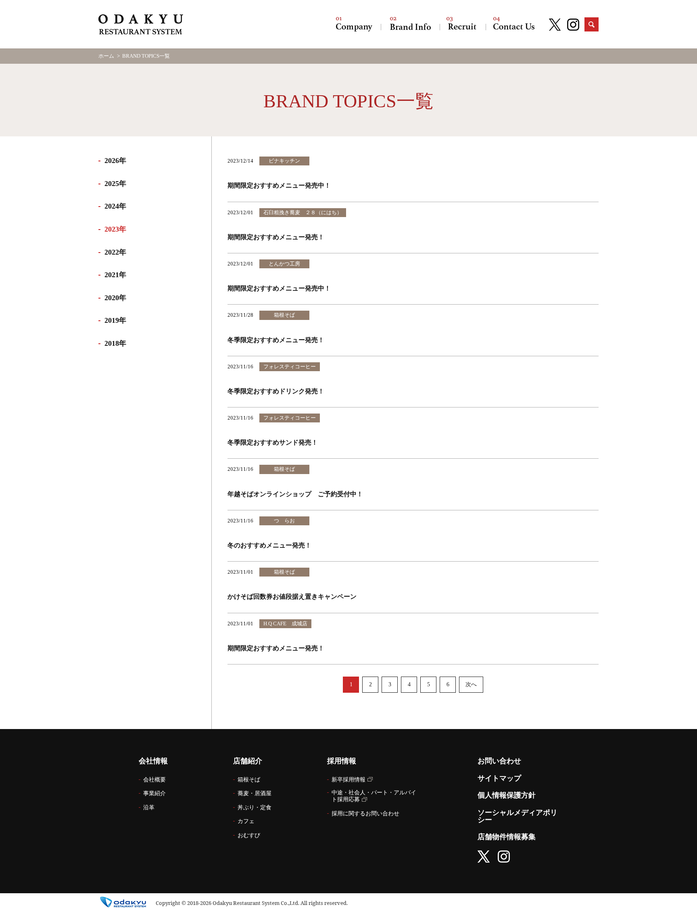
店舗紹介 (410, 24)
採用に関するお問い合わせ (365, 814)
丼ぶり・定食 (254, 807)
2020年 (115, 298)
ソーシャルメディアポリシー (517, 816)
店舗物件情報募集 (507, 836)
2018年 (115, 343)
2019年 (115, 320)
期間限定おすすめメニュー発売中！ (279, 185)
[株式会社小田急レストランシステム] (140, 25)
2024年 (115, 206)
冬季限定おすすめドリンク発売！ (275, 391)
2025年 (115, 184)
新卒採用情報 (348, 780)
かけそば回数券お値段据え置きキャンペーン (292, 596)
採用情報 (463, 24)
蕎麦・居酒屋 (254, 793)
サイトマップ (499, 778)
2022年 (115, 252)
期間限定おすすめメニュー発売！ (275, 237)
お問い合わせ (514, 24)
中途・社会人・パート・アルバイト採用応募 (374, 796)
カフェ (246, 821)
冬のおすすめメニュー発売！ (269, 545)
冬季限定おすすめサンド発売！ (272, 442)
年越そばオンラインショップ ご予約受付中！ (295, 494)
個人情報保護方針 (507, 795)
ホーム (106, 56)
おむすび (249, 835)
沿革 (148, 807)
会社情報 (354, 24)
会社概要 (154, 780)
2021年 (115, 275)
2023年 (115, 229)
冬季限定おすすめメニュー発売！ (275, 339)
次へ (471, 684)
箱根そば (249, 780)
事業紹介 (154, 793)
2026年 (115, 161)
